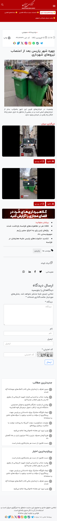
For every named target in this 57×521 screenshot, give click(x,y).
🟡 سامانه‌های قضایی (11, 13)
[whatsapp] (24, 272)
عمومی (25, 32)
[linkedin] (29, 272)
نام (51, 328)
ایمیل (50, 339)
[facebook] (35, 272)
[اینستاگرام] (26, 44)
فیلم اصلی (46, 168)
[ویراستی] (18, 44)
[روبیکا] (14, 44)
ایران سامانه (22, 513)
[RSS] (12, 518)
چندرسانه (32, 32)
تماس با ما (43, 517)
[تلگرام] (41, 44)
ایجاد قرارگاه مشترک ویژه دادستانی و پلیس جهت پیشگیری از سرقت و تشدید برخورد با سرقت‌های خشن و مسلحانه (29, 415)
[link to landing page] (29, 4)
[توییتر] (22, 44)
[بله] (37, 44)
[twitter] (40, 272)
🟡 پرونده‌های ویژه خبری (48, 13)
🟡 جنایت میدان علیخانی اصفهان (45, 18)
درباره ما (36, 517)
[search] (2, 5)
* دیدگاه (49, 301)
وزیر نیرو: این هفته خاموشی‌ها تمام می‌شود (31, 430)
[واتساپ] (33, 44)
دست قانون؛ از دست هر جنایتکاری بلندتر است (30, 443)
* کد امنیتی (47, 349)
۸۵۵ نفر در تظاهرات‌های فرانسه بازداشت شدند (27, 226)
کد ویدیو (38, 161)
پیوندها (49, 517)
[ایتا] (29, 44)
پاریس (37, 251)
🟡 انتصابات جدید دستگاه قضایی (29, 13)
